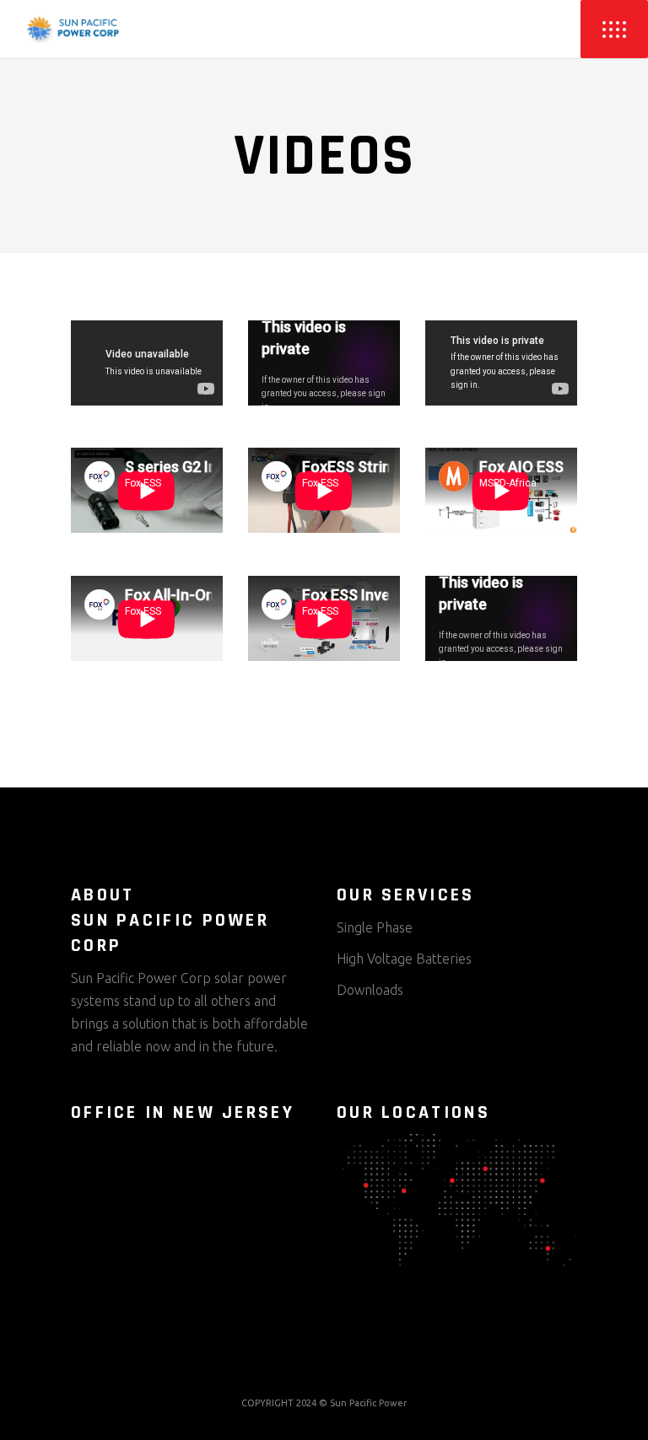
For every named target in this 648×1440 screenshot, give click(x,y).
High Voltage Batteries (404, 958)
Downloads (370, 989)
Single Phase (375, 927)
